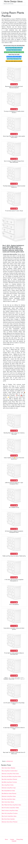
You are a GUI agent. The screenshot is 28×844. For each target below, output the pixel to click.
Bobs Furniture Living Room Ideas (10, 810)
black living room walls (14, 54)
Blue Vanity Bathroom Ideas (8, 790)
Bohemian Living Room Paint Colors (10, 773)
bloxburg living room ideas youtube (14, 47)
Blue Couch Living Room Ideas (9, 816)
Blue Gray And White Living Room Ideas (11, 776)
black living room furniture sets (14, 50)
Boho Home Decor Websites (8, 768)
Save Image (13, 84)
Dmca (6, 839)
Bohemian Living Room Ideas (9, 796)
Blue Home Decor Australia (8, 819)
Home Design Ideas (13, 1)
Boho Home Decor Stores (8, 802)
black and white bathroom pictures (14, 61)
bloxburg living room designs (14, 59)
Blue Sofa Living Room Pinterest (9, 779)
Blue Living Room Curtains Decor (9, 770)
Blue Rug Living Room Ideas (8, 799)
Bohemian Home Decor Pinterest (9, 822)
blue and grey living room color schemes (14, 52)
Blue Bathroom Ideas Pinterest (9, 793)
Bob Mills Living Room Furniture (9, 782)
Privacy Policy (20, 839)
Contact (12, 839)
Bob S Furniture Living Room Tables (10, 807)
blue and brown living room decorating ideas (14, 45)
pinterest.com (9, 761)
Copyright (14, 841)
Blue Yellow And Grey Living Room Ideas (11, 805)
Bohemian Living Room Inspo (9, 788)
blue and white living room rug (14, 56)
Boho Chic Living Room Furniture (9, 813)
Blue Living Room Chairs (7, 785)
